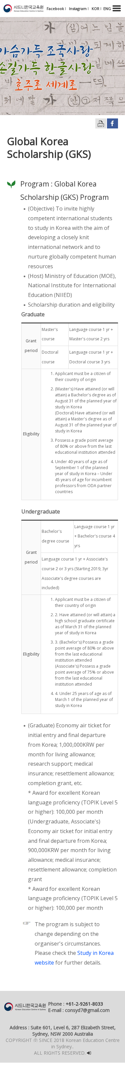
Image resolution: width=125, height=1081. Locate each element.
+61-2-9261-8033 (84, 1004)
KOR (96, 8)
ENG (107, 8)
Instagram (78, 8)
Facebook (56, 8)
